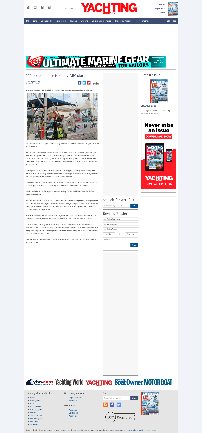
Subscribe (161, 4)
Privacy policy (139, 430)
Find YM (162, 13)
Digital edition (160, 8)
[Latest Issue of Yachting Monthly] (173, 9)
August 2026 (148, 105)
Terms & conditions (127, 430)
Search (134, 206)
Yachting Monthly (33, 82)
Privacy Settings (151, 430)
